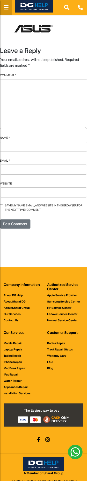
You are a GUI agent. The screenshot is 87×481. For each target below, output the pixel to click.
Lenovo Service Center (62, 314)
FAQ (50, 362)
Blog (50, 368)
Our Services (12, 314)
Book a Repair (56, 343)
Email (5, 160)
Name (5, 137)
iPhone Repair (13, 362)
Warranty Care (56, 355)
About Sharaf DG (15, 301)
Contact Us (11, 320)
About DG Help (13, 295)
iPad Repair (11, 374)
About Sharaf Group (17, 308)
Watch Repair (13, 380)
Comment (8, 75)
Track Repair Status (60, 349)
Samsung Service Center (63, 301)
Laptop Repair (13, 349)
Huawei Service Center (62, 320)
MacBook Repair (14, 368)
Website (6, 183)
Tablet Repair (12, 355)
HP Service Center (59, 308)
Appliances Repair (16, 387)
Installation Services (17, 393)
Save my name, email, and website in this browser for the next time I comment (43, 207)
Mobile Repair (13, 343)
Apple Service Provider (62, 295)
